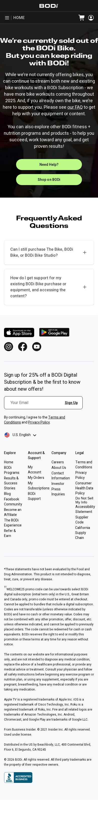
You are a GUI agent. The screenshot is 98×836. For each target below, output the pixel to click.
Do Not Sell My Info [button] (84, 500)
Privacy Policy (39, 422)
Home (19, 18)
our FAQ (75, 107)
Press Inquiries (58, 492)
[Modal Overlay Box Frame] (45, 405)
